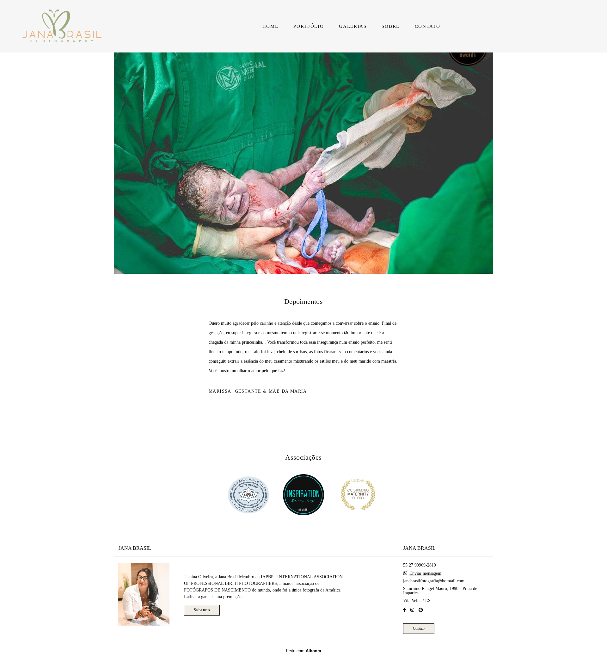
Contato (419, 628)
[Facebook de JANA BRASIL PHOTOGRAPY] (404, 609)
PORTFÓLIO (308, 26)
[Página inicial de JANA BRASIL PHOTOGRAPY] (70, 26)
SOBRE (391, 26)
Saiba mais (202, 610)
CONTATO (427, 26)
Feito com (303, 650)
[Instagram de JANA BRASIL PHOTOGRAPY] (412, 609)
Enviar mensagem (425, 573)
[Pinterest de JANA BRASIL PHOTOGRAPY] (421, 609)
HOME (270, 26)
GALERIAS (353, 26)
